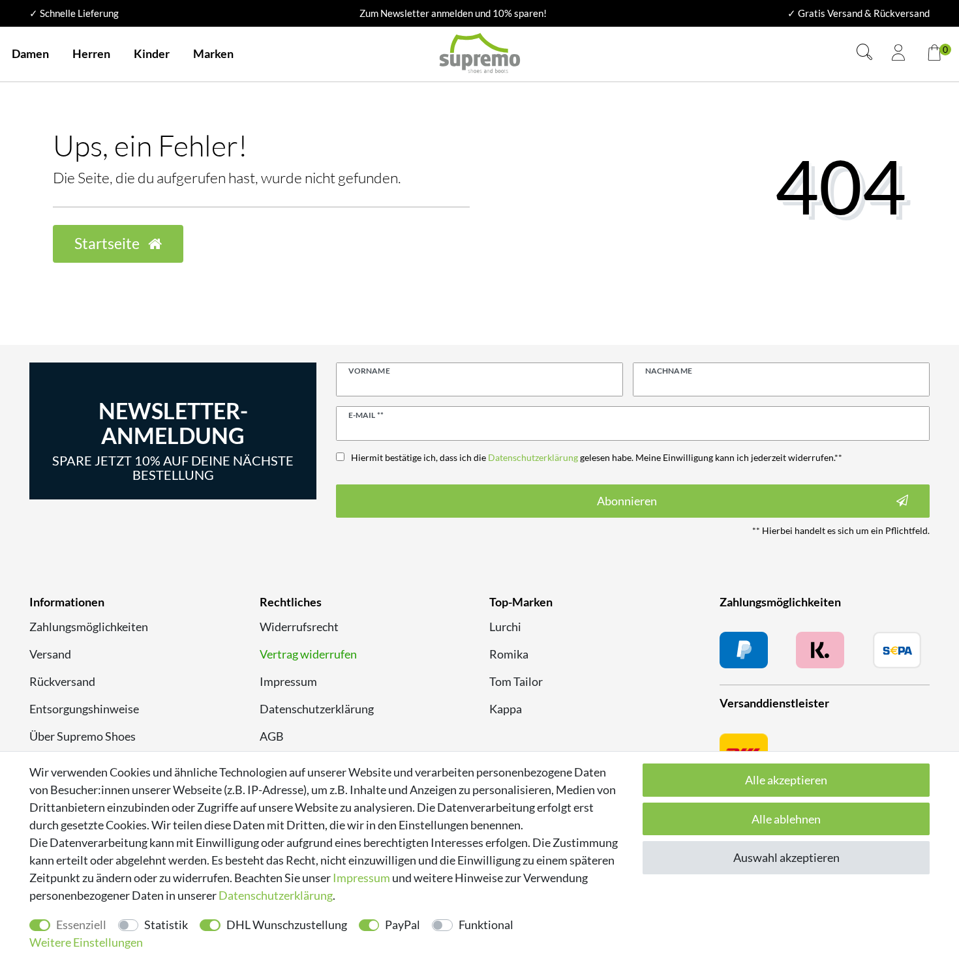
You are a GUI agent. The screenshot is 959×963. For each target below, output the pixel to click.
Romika (508, 654)
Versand (50, 654)
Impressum (288, 681)
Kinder (152, 53)
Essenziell (81, 924)
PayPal (402, 924)
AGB (272, 736)
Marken (213, 53)
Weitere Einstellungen (86, 942)
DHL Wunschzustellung (286, 924)
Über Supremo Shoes (82, 736)
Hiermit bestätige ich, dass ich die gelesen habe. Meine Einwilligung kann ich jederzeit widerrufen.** (596, 457)
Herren (91, 53)
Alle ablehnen (786, 819)
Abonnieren (627, 501)
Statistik (166, 924)
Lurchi (505, 626)
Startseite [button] (108, 243)
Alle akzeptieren (786, 780)
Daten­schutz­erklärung (276, 895)
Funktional (486, 924)
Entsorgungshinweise (84, 709)
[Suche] (864, 53)
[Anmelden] (898, 54)
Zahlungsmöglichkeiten (88, 626)
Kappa (505, 709)
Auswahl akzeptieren (786, 857)
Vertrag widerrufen (308, 654)
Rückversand (62, 681)
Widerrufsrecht (299, 626)
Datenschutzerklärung (317, 709)
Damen (30, 53)
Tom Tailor (516, 681)
